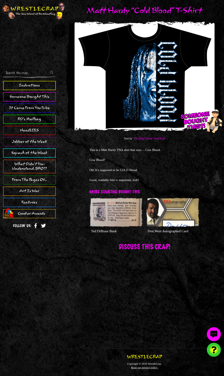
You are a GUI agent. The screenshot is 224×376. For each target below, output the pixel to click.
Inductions (29, 85)
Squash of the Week (29, 152)
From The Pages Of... (29, 179)
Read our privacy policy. (144, 367)
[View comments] (214, 334)
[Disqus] (144, 296)
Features (29, 202)
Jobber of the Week (29, 141)
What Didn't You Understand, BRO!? (29, 166)
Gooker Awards (31, 213)
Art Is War (29, 191)
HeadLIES (29, 130)
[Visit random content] (214, 350)
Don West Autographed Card (168, 231)
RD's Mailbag (29, 119)
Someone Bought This (29, 96)
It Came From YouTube (29, 108)
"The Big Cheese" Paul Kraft (149, 138)
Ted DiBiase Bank (104, 231)
